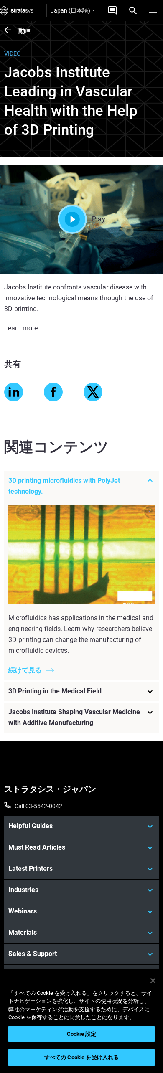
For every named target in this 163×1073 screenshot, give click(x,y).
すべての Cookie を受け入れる (81, 1057)
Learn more (21, 328)
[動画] (11, 30)
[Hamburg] (153, 10)
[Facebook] (53, 392)
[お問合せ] (112, 10)
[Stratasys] (16, 10)
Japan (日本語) (70, 10)
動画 (25, 31)
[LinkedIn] (13, 392)
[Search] (133, 10)
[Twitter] (93, 392)
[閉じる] (153, 981)
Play (98, 219)
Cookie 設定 (81, 1034)
